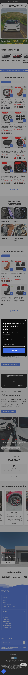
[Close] (25, 320)
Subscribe (14, 350)
